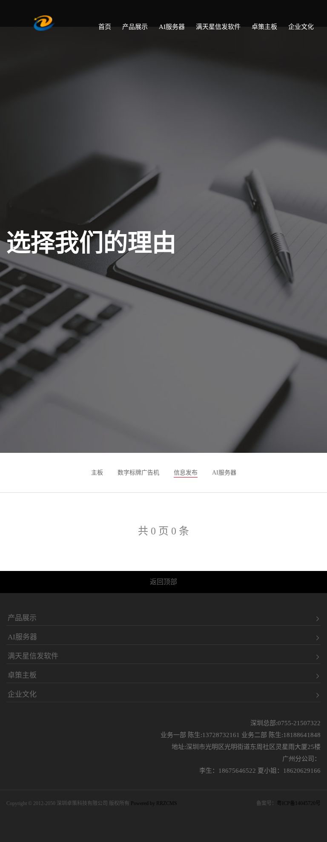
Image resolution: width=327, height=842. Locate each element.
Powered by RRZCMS (153, 803)
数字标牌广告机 (138, 472)
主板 (97, 472)
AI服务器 (172, 26)
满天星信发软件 (218, 26)
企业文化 (301, 26)
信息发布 (186, 472)
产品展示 (135, 26)
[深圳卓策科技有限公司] (44, 23)
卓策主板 (264, 26)
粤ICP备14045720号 (299, 803)
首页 (104, 26)
